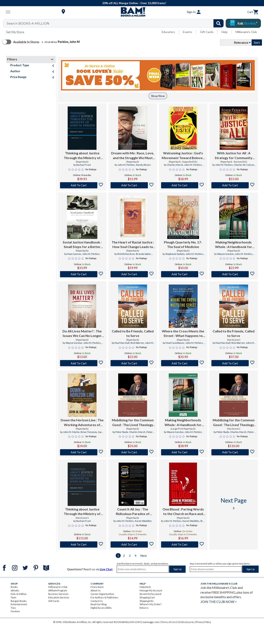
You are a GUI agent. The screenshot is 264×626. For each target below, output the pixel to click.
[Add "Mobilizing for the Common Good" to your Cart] (133, 452)
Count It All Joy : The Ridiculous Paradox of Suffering (133, 511)
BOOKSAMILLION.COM (127, 622)
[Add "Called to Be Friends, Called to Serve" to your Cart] (133, 363)
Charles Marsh (175, 164)
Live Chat (106, 569)
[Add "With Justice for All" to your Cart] (233, 185)
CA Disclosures (185, 622)
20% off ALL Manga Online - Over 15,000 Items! (134, 3)
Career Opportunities (102, 593)
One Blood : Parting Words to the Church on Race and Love (183, 511)
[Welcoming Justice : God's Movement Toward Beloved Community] (183, 128)
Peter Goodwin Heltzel (138, 433)
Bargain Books (19, 600)
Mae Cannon (74, 253)
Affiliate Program (57, 590)
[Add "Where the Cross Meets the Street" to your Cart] (183, 363)
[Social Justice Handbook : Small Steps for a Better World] (82, 217)
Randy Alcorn (143, 164)
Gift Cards (206, 32)
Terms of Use (168, 622)
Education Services (58, 597)
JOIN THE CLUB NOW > (218, 602)
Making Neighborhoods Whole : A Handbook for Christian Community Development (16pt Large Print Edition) (183, 422)
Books (14, 586)
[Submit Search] (218, 23)
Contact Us (97, 600)
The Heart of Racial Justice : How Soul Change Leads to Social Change (133, 244)
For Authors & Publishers (104, 597)
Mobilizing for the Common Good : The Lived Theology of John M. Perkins (133, 422)
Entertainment (19, 604)
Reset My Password (150, 593)
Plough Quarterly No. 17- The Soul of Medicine (183, 244)
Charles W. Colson (244, 164)
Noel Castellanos (175, 342)
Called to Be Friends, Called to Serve (133, 333)
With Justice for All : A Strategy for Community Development (233, 155)
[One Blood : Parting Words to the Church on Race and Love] (183, 484)
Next (143, 555)
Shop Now (158, 96)
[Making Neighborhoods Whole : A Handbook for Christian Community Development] (233, 217)
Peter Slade (122, 431)
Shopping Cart (147, 597)
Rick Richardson (126, 253)
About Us (96, 590)
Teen (13, 597)
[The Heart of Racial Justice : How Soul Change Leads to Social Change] (133, 217)
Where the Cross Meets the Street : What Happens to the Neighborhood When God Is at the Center (183, 333)
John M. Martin (71, 431)
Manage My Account (151, 590)
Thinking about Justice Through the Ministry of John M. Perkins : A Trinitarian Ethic (82, 155)
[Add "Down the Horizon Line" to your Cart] (82, 452)
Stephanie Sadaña (175, 253)
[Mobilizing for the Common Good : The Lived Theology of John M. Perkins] (132, 395)
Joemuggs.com (150, 622)
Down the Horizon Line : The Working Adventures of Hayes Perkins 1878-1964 (82, 422)
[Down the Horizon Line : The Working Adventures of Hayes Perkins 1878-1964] (82, 395)
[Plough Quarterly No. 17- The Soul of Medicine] (183, 217)
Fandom (15, 611)
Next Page (234, 504)
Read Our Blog (98, 604)
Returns (144, 607)
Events (187, 32)
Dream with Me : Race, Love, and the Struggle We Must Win (132, 155)
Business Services (58, 593)
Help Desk (145, 586)
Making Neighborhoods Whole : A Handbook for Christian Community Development (233, 244)
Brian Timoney (89, 431)
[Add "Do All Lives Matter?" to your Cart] (82, 363)
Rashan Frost (83, 164)
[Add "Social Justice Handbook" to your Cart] (82, 274)
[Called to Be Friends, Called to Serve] (132, 306)
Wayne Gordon (225, 253)
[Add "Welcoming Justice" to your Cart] (183, 185)
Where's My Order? (150, 604)
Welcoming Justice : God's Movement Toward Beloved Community (183, 155)
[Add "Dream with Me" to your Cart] (133, 185)
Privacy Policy (203, 622)
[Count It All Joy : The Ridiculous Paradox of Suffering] (133, 484)
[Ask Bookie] (243, 23)
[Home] (132, 12)
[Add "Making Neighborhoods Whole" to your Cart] (233, 274)
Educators (168, 32)
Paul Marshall (122, 342)
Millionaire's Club (246, 32)
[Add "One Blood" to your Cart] (183, 544)
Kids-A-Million (19, 593)
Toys (13, 607)
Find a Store (97, 586)
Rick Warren (137, 342)
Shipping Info (146, 600)
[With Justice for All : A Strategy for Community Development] (234, 128)
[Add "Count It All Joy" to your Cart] (133, 544)
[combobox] (116, 23)
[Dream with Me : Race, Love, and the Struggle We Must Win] (132, 128)
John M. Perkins (126, 164)
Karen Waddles (143, 520)
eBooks (15, 590)
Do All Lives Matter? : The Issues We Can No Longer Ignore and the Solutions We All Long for (82, 333)
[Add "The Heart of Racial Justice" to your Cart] (133, 274)
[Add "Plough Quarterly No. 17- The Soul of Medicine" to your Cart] (183, 274)
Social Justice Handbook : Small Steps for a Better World (82, 244)
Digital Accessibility (101, 607)
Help (224, 32)
